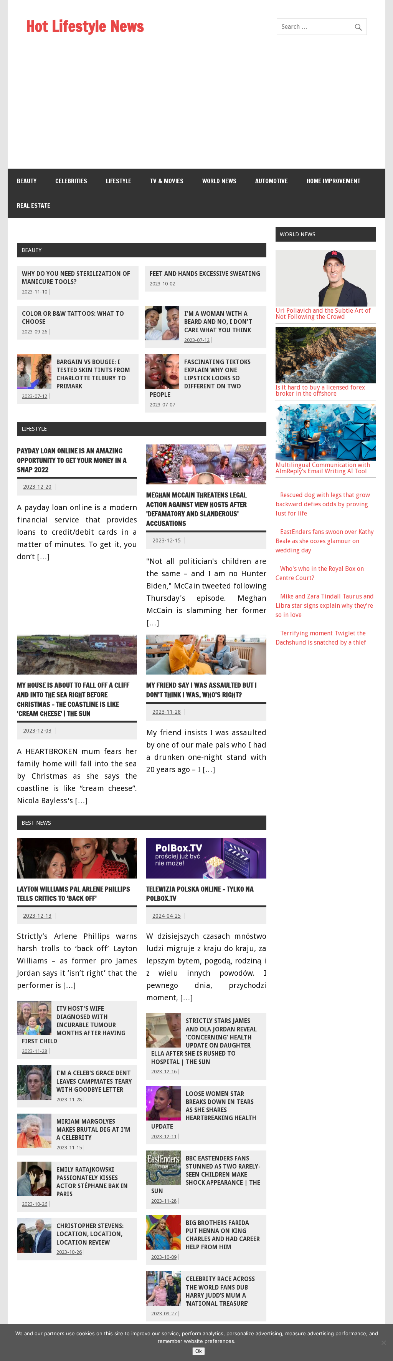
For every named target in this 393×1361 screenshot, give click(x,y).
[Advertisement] (196, 111)
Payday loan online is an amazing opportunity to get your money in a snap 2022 (72, 460)
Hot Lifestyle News (85, 26)
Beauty (26, 181)
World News (219, 181)
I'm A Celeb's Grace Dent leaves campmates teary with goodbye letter (94, 1081)
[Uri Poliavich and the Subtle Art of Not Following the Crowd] (326, 304)
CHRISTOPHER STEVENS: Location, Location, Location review (90, 1234)
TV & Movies (166, 181)
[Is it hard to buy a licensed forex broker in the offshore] (326, 381)
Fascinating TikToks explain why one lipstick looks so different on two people (200, 378)
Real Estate (33, 205)
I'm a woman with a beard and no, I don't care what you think (218, 322)
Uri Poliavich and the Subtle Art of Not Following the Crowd (323, 313)
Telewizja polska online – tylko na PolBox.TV (200, 893)
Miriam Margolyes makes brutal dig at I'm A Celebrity (93, 1130)
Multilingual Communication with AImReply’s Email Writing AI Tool (323, 468)
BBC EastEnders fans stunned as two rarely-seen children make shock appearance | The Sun (206, 1175)
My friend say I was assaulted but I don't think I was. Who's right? (201, 690)
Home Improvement (333, 181)
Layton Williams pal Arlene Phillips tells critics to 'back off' (73, 893)
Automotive (271, 181)
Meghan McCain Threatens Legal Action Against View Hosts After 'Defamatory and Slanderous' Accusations (196, 509)
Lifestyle (118, 181)
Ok (198, 1351)
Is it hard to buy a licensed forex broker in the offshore (320, 390)
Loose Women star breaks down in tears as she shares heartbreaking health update (203, 1110)
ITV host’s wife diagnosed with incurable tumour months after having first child (73, 1025)
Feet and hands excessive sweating (205, 273)
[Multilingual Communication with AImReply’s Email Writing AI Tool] (326, 459)
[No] (383, 1342)
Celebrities (71, 181)
